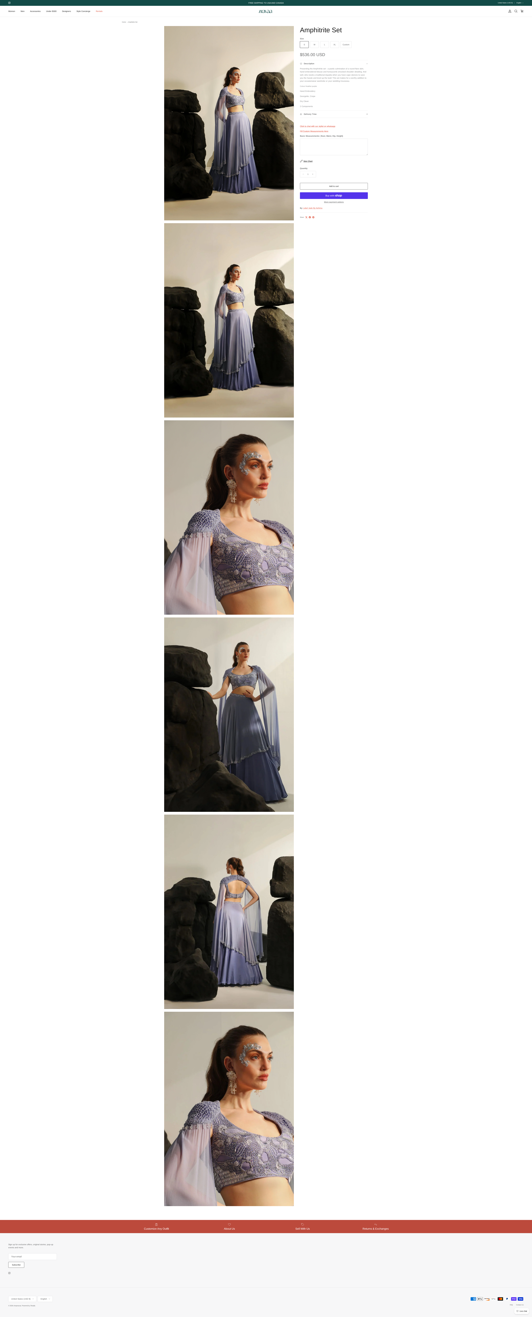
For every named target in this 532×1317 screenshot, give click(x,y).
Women (11, 11)
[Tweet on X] (306, 217)
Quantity (304, 168)
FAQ (511, 1305)
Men (23, 11)
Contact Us (520, 1305)
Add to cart (334, 186)
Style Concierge (83, 11)
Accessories (35, 11)
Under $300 (51, 11)
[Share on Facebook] (310, 217)
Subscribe (16, 1265)
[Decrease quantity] (302, 174)
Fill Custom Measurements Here (314, 131)
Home (124, 22)
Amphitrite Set (132, 22)
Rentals (99, 11)
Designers (66, 11)
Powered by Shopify (28, 1305)
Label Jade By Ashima (312, 208)
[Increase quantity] (313, 174)
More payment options (334, 202)
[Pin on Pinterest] (313, 217)
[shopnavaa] (266, 11)
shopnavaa (17, 1305)
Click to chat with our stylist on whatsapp (317, 126)
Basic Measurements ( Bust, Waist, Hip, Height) (321, 136)
